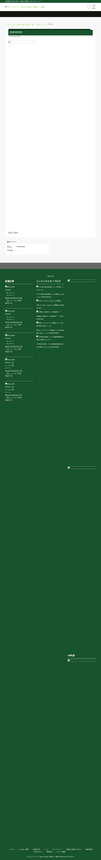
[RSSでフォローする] (60, 266)
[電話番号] (89, 7)
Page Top (50, 276)
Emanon (71, 857)
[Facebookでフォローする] (40, 266)
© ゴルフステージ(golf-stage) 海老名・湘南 (43, 857)
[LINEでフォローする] (50, 266)
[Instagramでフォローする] (45, 266)
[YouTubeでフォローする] (55, 266)
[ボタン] (84, 7)
